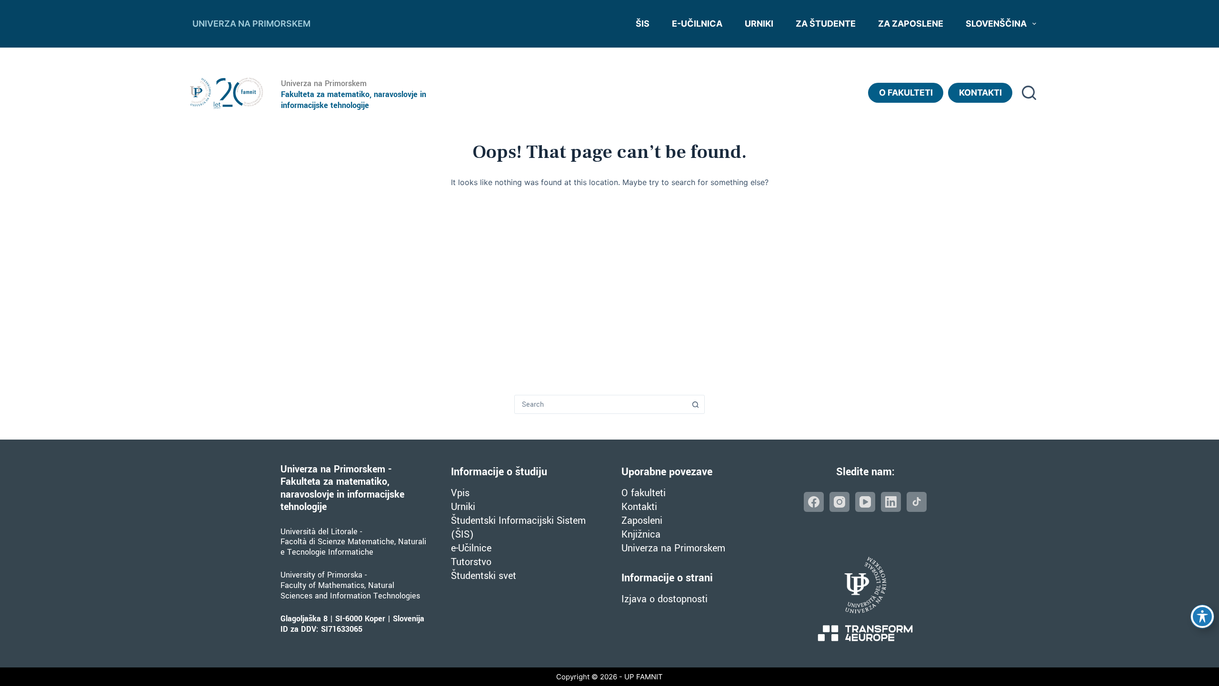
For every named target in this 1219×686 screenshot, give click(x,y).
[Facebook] (814, 502)
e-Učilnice (471, 548)
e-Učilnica (697, 24)
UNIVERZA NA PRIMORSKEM (251, 24)
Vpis (460, 493)
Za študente (826, 24)
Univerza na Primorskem (673, 548)
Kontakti (980, 93)
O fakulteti (906, 93)
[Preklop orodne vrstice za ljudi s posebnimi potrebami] (1202, 616)
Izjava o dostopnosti (664, 599)
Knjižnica (640, 534)
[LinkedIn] (891, 502)
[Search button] (695, 404)
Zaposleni (641, 521)
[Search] (1029, 93)
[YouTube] (865, 502)
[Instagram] (839, 502)
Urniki (759, 24)
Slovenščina (996, 24)
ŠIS (642, 24)
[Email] (917, 502)
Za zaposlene (910, 24)
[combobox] (600, 404)
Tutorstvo (471, 562)
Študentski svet (483, 576)
